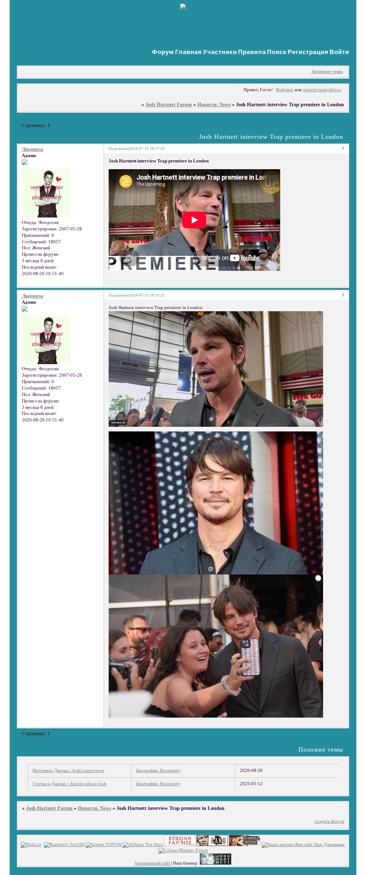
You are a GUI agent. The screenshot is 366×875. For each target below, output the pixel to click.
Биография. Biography (158, 770)
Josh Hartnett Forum (168, 104)
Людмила (32, 149)
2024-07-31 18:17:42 (147, 148)
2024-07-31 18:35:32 (147, 295)
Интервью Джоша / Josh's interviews (68, 770)
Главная (188, 52)
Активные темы (327, 71)
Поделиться (119, 148)
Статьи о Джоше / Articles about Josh (70, 783)
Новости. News (214, 104)
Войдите (284, 89)
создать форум (329, 821)
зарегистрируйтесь (322, 89)
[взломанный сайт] (153, 863)
